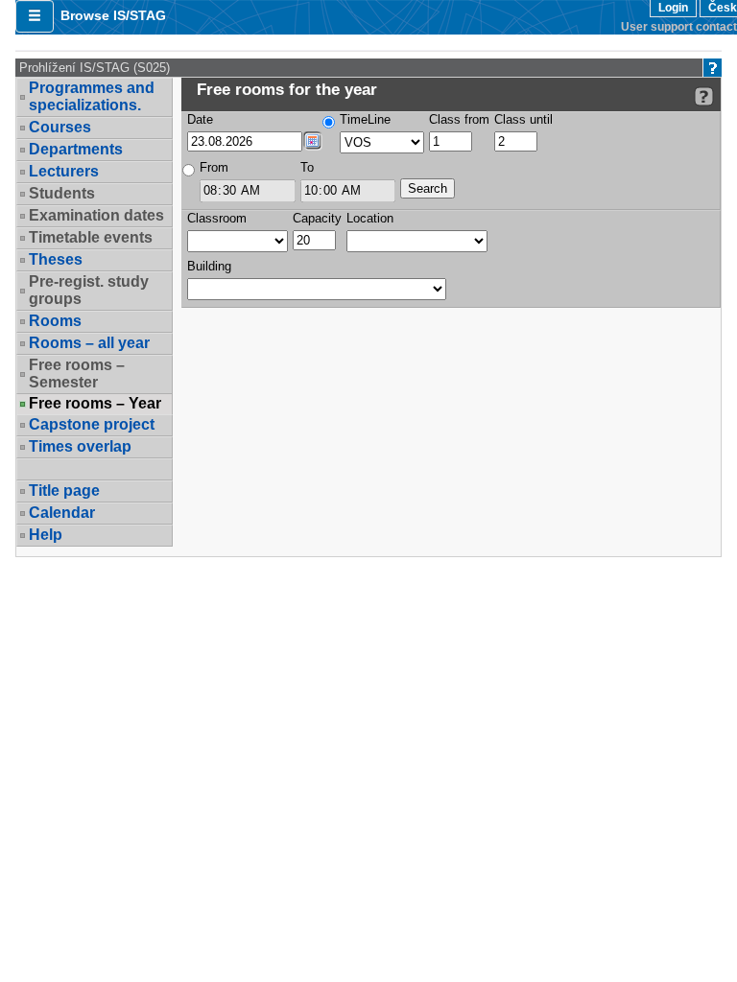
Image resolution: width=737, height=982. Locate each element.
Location (369, 218)
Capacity (317, 218)
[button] (34, 16)
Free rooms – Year (95, 403)
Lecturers (64, 171)
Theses (56, 259)
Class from (459, 119)
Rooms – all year (89, 343)
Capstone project (92, 424)
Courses (60, 127)
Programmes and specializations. (92, 96)
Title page (64, 490)
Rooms (55, 321)
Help (45, 534)
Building (209, 266)
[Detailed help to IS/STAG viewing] (704, 96)
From (214, 167)
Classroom (217, 218)
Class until (523, 119)
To (307, 167)
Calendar (62, 512)
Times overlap (80, 446)
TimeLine (365, 119)
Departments (76, 149)
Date (200, 119)
